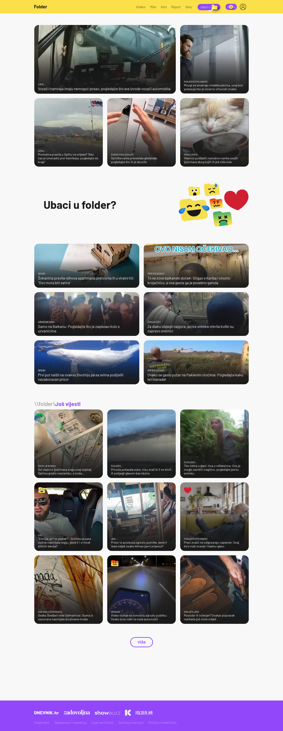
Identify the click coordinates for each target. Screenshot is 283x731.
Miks (153, 7)
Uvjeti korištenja (102, 722)
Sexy (188, 7)
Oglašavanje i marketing (70, 722)
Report (176, 7)
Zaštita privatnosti (130, 722)
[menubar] (244, 6)
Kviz (164, 7)
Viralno (140, 7)
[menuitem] (244, 6)
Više (142, 642)
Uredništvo (41, 722)
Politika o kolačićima (162, 722)
